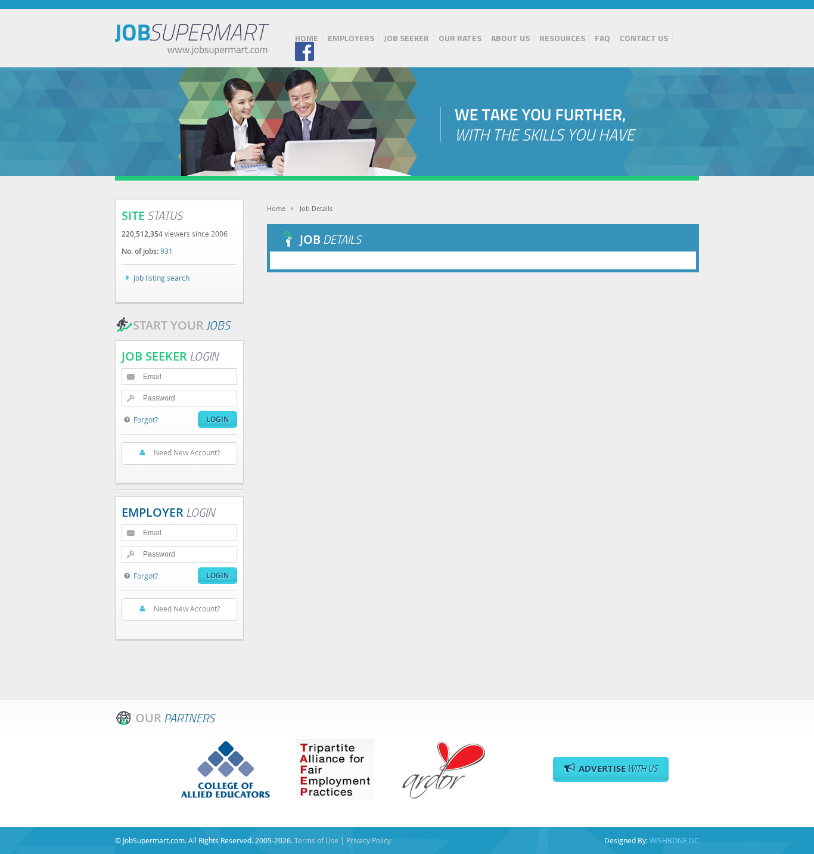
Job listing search (161, 277)
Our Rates (460, 38)
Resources (562, 38)
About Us (510, 38)
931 (166, 251)
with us (618, 768)
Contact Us (644, 38)
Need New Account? (187, 452)
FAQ (602, 38)
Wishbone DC (674, 840)
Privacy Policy (368, 840)
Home (306, 38)
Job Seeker (406, 38)
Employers (351, 38)
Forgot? (145, 419)
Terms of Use (316, 840)
